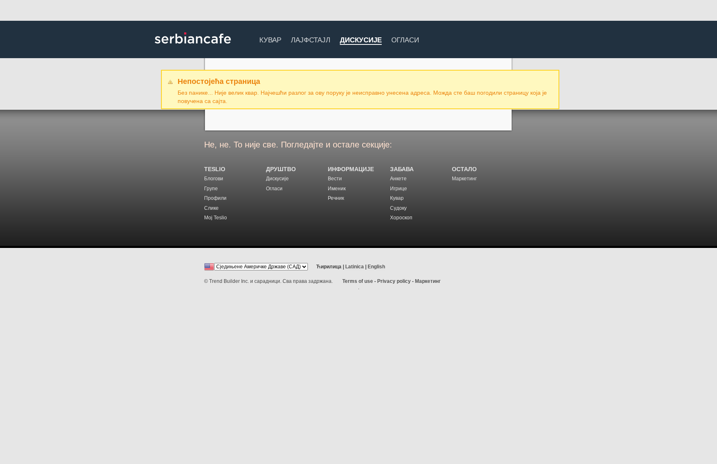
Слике (211, 208)
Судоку (398, 208)
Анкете (398, 179)
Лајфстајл (310, 39)
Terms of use (357, 281)
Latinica (354, 267)
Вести (335, 179)
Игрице (398, 188)
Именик (337, 188)
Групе (211, 188)
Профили (215, 198)
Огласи (405, 39)
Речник (336, 198)
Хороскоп (401, 218)
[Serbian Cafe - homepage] (193, 46)
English (376, 267)
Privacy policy (394, 281)
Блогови (213, 179)
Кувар (270, 39)
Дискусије (361, 40)
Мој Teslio (215, 218)
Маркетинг (464, 179)
